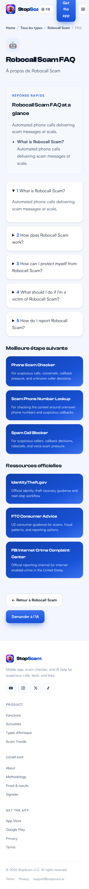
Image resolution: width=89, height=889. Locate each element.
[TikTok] (48, 688)
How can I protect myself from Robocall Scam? (44, 267)
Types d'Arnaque (19, 732)
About (10, 768)
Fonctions (13, 715)
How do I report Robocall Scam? (39, 324)
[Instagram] (23, 688)
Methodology (16, 776)
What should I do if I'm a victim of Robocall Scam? (39, 295)
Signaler (12, 794)
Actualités (13, 724)
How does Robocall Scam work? (40, 238)
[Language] (46, 9)
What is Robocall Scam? (41, 190)
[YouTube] (11, 688)
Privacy (12, 838)
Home (10, 28)
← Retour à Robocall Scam (34, 600)
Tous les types (31, 28)
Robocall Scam (58, 28)
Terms (10, 847)
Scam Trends (16, 741)
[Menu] (83, 9)
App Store (13, 820)
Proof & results (17, 785)
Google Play (15, 829)
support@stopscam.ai (48, 879)
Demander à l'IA (25, 616)
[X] (36, 688)
